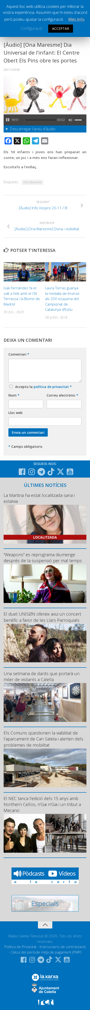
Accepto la (42, 386)
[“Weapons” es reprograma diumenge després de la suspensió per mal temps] (45, 583)
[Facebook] (22, 472)
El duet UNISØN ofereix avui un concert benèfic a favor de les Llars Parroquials (42, 617)
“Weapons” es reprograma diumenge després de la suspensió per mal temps (43, 557)
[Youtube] (70, 472)
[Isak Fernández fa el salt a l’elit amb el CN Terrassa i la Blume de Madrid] (24, 271)
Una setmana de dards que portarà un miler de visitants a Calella (41, 676)
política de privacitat (52, 386)
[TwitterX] (60, 471)
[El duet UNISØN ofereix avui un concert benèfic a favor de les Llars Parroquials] (45, 643)
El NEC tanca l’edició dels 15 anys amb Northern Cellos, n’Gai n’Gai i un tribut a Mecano (42, 804)
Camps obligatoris (25, 446)
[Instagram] (32, 472)
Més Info (76, 19)
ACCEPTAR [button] (60, 28)
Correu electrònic (62, 395)
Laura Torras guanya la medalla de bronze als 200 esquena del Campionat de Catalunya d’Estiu (62, 299)
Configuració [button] (31, 28)
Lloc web (15, 412)
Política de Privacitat (20, 946)
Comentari (18, 354)
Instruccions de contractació (63, 946)
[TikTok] (51, 471)
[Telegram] (41, 472)
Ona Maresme (32, 182)
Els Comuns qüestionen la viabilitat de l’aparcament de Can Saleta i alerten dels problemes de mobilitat (43, 739)
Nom (13, 395)
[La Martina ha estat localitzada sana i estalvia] (45, 524)
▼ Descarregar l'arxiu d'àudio (30, 129)
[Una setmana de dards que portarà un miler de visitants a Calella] (45, 702)
